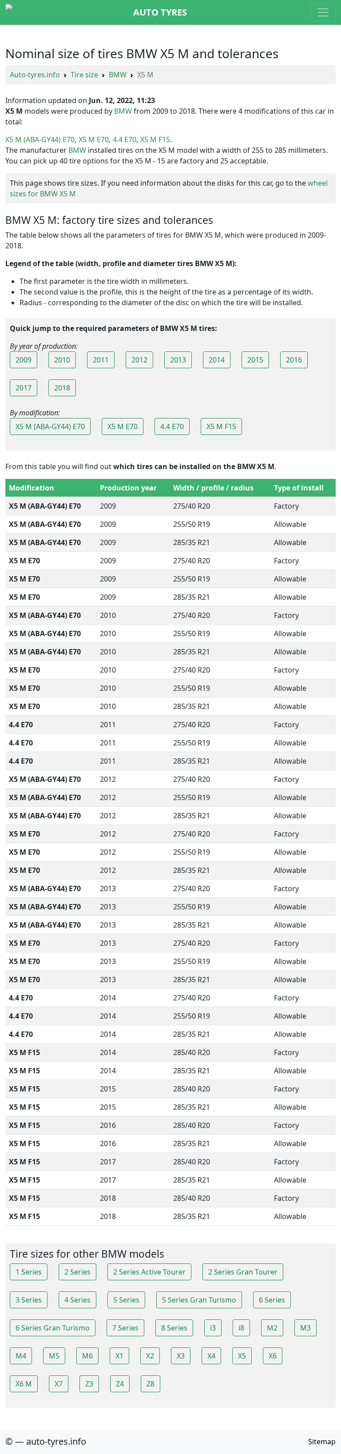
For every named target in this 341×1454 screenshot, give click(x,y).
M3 (305, 1328)
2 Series (77, 1272)
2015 (255, 360)
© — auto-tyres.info (45, 1441)
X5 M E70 (94, 139)
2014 (217, 360)
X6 (273, 1356)
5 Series (126, 1300)
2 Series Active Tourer (149, 1272)
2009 (24, 360)
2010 (62, 360)
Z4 (120, 1384)
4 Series (77, 1300)
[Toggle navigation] (323, 12)
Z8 (151, 1384)
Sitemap (322, 1441)
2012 (139, 360)
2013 (178, 360)
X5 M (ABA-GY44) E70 (40, 139)
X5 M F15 (155, 139)
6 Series (272, 1300)
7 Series (125, 1328)
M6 (87, 1356)
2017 (24, 388)
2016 (294, 360)
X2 (150, 1356)
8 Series (174, 1328)
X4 (211, 1356)
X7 (59, 1384)
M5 (54, 1356)
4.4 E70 (124, 139)
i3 (213, 1328)
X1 (119, 1356)
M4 (21, 1356)
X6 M (24, 1384)
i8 (241, 1328)
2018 (62, 388)
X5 (242, 1356)
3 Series (29, 1300)
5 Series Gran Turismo (199, 1300)
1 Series (29, 1272)
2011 (101, 360)
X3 (181, 1356)
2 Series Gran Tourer (243, 1272)
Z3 (89, 1384)
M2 (272, 1328)
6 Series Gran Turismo (53, 1328)
